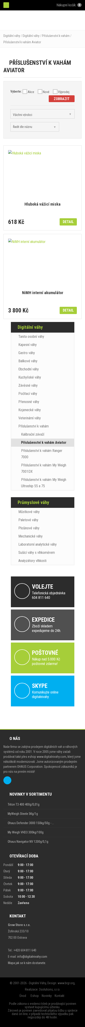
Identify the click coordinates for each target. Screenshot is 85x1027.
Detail (68, 222)
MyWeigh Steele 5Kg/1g (23, 814)
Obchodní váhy (28, 369)
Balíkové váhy (27, 361)
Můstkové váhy (29, 512)
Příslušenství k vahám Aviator (22, 42)
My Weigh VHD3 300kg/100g (26, 832)
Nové (46, 92)
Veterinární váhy (29, 418)
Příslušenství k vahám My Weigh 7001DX (43, 468)
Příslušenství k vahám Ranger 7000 (41, 454)
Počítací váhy (27, 393)
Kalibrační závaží (32, 434)
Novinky (47, 996)
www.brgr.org (66, 983)
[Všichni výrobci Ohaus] (42, 114)
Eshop (35, 996)
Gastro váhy (26, 353)
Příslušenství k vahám (56, 36)
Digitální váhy (11, 36)
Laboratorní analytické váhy (37, 544)
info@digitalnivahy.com (32, 956)
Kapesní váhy (27, 345)
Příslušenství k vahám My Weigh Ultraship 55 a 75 (43, 483)
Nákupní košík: (68, 5)
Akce (31, 92)
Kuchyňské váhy (29, 377)
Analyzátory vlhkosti (32, 561)
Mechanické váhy (30, 536)
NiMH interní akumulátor (42, 293)
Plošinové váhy (28, 528)
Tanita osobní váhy (31, 336)
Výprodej (63, 92)
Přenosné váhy (28, 402)
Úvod (22, 996)
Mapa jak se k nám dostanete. (27, 963)
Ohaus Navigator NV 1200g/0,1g (28, 841)
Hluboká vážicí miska (42, 204)
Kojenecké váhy (29, 410)
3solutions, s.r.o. (49, 989)
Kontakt (59, 996)
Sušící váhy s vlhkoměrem (36, 552)
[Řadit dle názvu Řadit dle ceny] (34, 127)
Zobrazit (62, 99)
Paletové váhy (28, 520)
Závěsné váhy (28, 385)
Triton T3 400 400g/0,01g (23, 804)
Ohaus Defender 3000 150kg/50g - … (31, 823)
